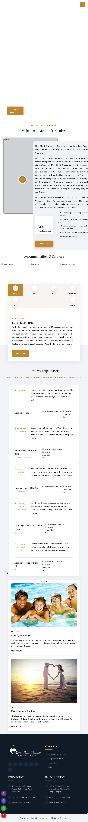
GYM (53, 294)
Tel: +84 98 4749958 (57, 803)
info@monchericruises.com (59, 797)
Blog (50, 767)
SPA (15, 306)
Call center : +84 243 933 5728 (24, 797)
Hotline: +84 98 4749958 (21, 803)
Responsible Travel (56, 759)
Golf (34, 294)
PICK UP (72, 306)
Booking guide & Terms (57, 754)
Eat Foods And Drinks (22, 322)
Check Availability (15, 111)
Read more (20, 353)
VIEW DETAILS (16, 651)
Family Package (20, 635)
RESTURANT (16, 294)
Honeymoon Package (24, 711)
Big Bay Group (44, 818)
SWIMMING (72, 294)
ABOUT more (44, 244)
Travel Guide (53, 763)
